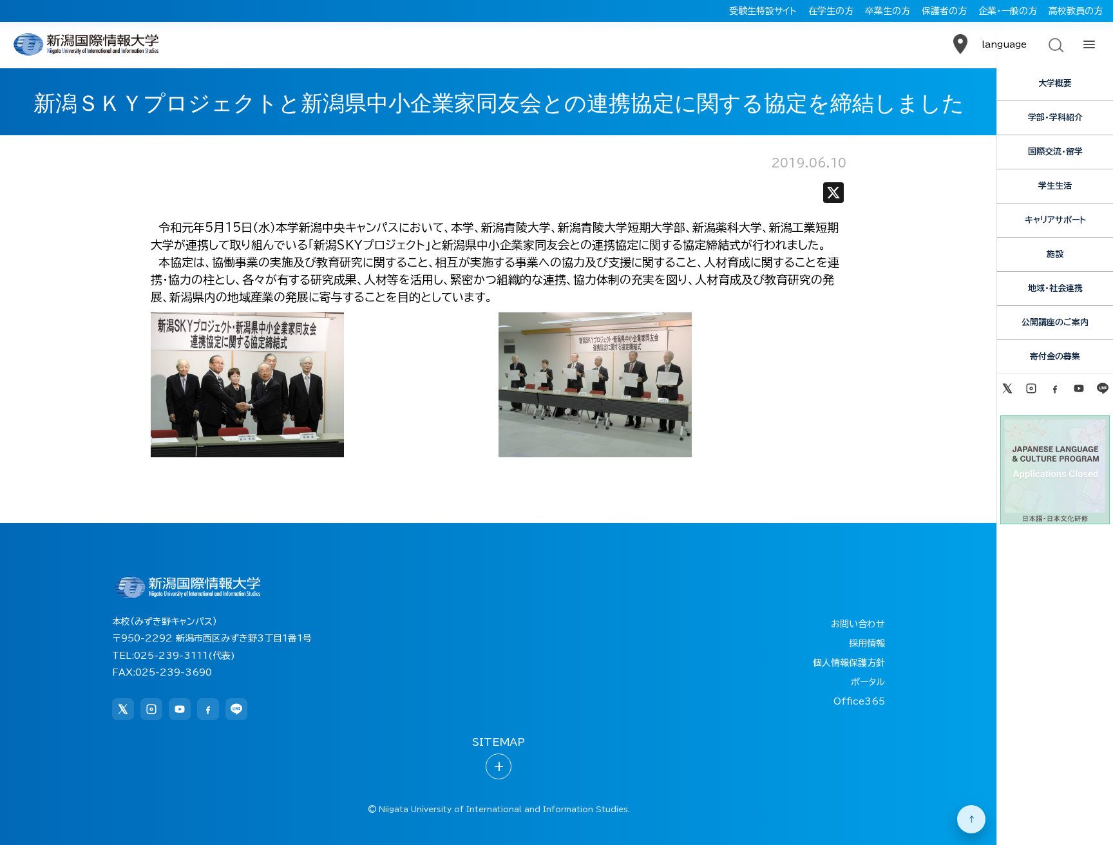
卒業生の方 (887, 10)
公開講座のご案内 (1055, 322)
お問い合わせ (858, 624)
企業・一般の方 (1007, 10)
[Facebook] (1055, 388)
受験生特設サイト (763, 10)
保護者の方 (944, 10)
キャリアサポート (1055, 220)
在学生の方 (830, 10)
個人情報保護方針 (849, 662)
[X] (833, 195)
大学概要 (1055, 83)
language (1004, 44)
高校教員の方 (1076, 10)
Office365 (859, 701)
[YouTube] (1079, 388)
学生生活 (1055, 186)
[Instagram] (1031, 388)
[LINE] (1103, 388)
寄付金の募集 (1055, 356)
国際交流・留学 (1055, 151)
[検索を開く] (1055, 44)
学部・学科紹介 (1055, 117)
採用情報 (867, 643)
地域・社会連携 (1055, 288)
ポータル (868, 682)
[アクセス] (960, 44)
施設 (1055, 254)
